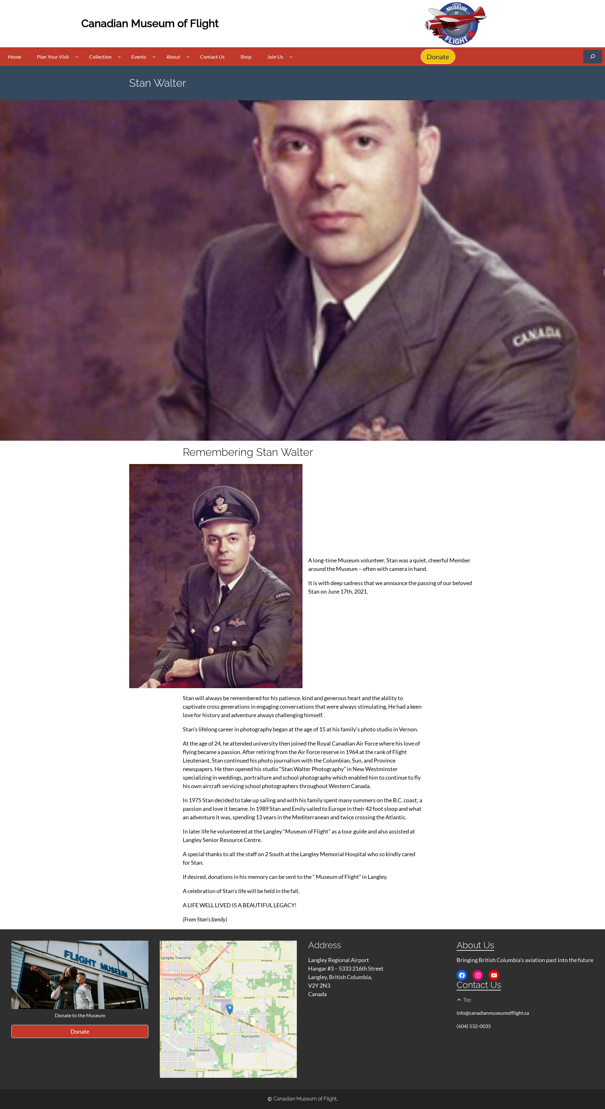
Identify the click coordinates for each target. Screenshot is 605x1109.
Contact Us (479, 985)
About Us (475, 945)
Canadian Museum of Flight (150, 23)
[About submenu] (188, 56)
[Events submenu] (154, 56)
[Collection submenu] (119, 56)
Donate (438, 56)
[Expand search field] (592, 56)
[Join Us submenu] (291, 56)
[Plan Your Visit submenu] (76, 56)
